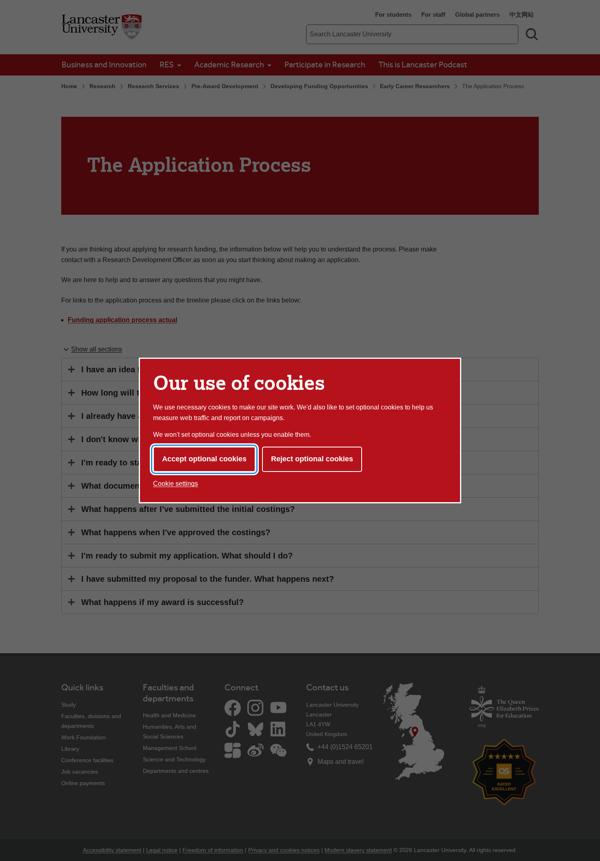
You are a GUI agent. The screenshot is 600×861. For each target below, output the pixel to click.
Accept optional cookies (204, 459)
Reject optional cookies (312, 459)
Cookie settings (175, 483)
